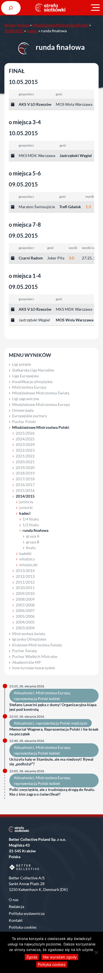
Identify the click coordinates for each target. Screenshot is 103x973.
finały (31, 547)
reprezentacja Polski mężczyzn (61, 723)
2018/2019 (25, 473)
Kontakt (16, 920)
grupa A (33, 536)
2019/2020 (25, 467)
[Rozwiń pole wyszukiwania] (11, 8)
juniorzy (26, 501)
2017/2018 (25, 478)
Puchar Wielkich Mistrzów (34, 656)
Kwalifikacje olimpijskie (32, 381)
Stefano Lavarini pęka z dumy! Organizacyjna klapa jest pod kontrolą (52, 707)
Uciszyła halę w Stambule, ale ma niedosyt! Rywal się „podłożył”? (51, 761)
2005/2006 (25, 616)
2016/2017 (25, 484)
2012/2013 (25, 576)
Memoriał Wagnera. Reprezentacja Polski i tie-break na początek (54, 731)
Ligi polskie (21, 364)
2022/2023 (25, 450)
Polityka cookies (23, 927)
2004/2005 (25, 622)
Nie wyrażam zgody (60, 957)
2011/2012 (25, 582)
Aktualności (24, 692)
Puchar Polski (24, 421)
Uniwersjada (23, 410)
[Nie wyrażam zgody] (96, 952)
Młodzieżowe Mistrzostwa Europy (41, 404)
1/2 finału (31, 524)
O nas (13, 899)
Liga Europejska (25, 375)
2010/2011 (25, 587)
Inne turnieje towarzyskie (33, 667)
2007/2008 (25, 605)
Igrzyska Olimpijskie (29, 639)
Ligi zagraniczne (25, 398)
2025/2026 (25, 433)
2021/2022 (25, 456)
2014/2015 (13, 30)
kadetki (25, 553)
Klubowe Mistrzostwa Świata (37, 645)
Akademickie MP (26, 662)
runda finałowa (35, 530)
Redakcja (16, 906)
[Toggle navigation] (95, 7)
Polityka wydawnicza (26, 913)
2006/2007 (25, 610)
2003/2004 (25, 627)
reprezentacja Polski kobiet (37, 698)
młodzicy (27, 559)
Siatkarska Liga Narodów (33, 370)
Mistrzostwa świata (28, 633)
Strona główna (16, 25)
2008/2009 (25, 599)
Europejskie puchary (29, 415)
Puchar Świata (24, 650)
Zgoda (31, 957)
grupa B (32, 542)
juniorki (26, 507)
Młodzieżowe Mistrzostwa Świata (40, 393)
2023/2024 (25, 444)
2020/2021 (25, 461)
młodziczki (28, 564)
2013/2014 (25, 570)
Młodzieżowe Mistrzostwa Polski (60, 25)
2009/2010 (25, 593)
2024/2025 (25, 439)
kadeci (32, 30)
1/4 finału (31, 519)
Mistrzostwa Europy (29, 387)
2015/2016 (25, 490)
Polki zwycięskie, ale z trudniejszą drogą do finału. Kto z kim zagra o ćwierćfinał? (52, 791)
